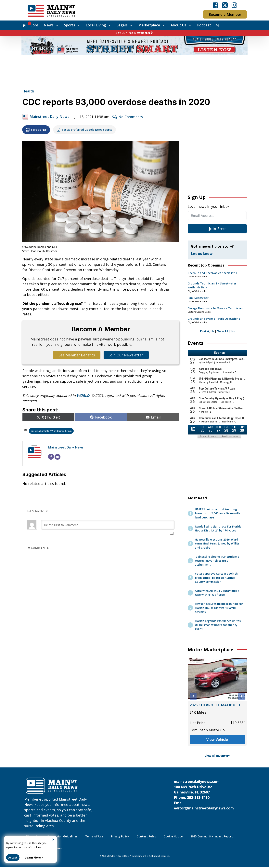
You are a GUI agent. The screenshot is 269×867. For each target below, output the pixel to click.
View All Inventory (217, 755)
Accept (12, 857)
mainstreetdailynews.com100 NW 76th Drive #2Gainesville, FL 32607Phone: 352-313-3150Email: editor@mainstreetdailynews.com (204, 794)
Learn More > (34, 857)
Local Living (96, 25)
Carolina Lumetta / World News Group (51, 430)
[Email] (57, 457)
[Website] (51, 457)
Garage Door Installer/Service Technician (215, 308)
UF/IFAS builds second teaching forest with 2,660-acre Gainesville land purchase (217, 513)
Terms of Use (94, 836)
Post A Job (207, 331)
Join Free (217, 228)
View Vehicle (217, 744)
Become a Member (225, 14)
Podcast (204, 25)
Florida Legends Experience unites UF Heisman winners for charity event (218, 625)
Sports (69, 25)
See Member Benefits (77, 355)
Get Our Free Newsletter (133, 33)
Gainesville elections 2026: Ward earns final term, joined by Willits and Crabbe (217, 543)
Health (28, 91)
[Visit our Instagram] (234, 5)
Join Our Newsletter (126, 355)
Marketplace (149, 25)
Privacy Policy (120, 836)
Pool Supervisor (198, 298)
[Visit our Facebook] (215, 5)
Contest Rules (146, 836)
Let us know (201, 253)
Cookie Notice (173, 836)
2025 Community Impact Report (211, 836)
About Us (178, 25)
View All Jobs (226, 331)
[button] (193, 696)
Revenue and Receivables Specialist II (212, 273)
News (49, 25)
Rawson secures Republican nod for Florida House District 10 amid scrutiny (219, 608)
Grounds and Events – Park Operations (214, 319)
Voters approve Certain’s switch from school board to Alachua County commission (216, 578)
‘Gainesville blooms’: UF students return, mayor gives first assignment (217, 561)
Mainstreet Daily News (49, 116)
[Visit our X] (225, 5)
